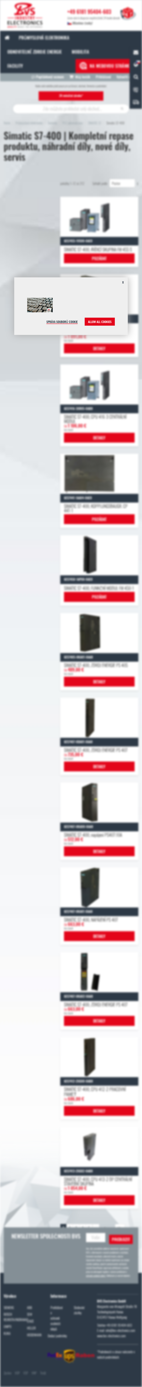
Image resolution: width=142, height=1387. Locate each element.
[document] (71, 307)
